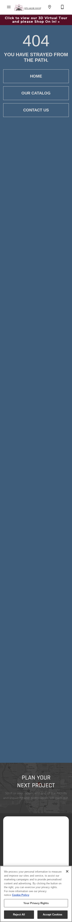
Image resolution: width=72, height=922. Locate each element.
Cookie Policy (20, 894)
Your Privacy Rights (35, 903)
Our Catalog (36, 93)
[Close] (67, 871)
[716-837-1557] (62, 7)
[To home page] (28, 7)
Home (36, 76)
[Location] (49, 7)
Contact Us (36, 110)
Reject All (19, 914)
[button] (9, 7)
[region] (36, 894)
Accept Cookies (52, 914)
